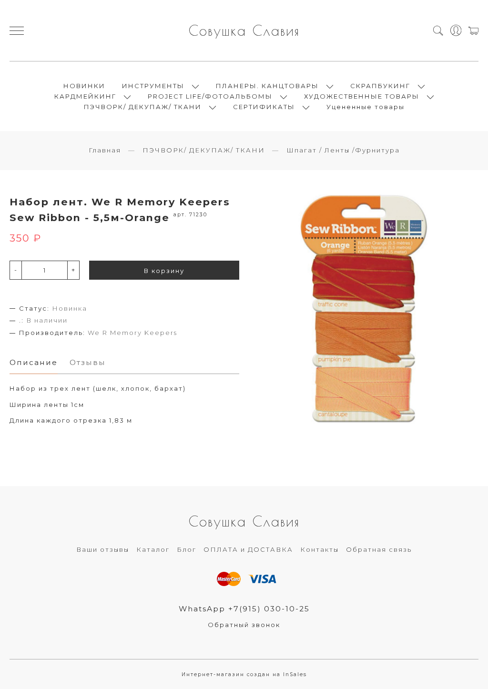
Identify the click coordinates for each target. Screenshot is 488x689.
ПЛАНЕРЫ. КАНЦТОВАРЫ (267, 86)
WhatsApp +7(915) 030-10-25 (244, 608)
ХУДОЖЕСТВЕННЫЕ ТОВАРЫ (361, 96)
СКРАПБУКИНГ (380, 86)
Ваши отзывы (102, 549)
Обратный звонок (244, 624)
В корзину (164, 270)
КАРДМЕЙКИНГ (85, 96)
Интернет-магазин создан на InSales (244, 674)
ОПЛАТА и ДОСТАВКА (248, 549)
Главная (105, 150)
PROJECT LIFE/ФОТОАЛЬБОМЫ (210, 96)
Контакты (319, 549)
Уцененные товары (365, 107)
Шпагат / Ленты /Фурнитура (343, 150)
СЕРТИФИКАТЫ (264, 107)
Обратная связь (379, 549)
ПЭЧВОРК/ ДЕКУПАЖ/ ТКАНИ (143, 107)
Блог (186, 549)
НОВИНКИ (84, 86)
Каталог (153, 549)
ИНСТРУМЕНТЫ (153, 86)
